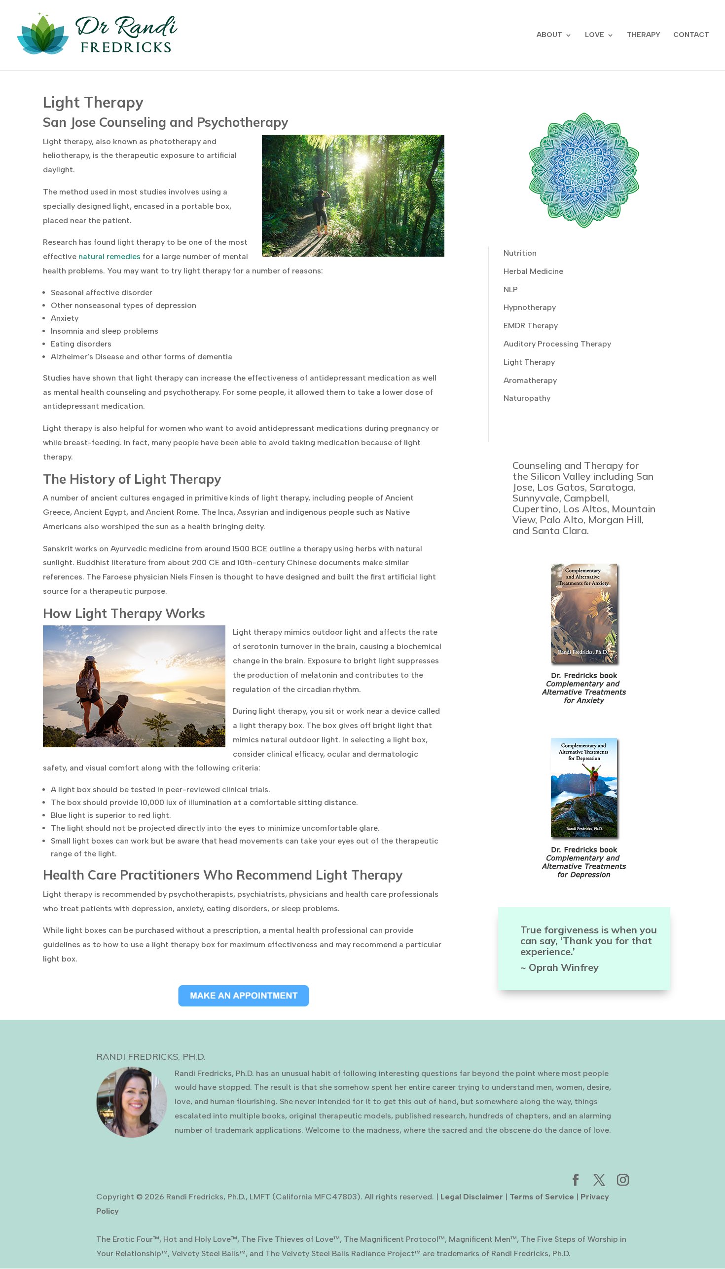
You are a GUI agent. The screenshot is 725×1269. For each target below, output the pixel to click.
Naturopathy (527, 398)
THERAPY (643, 35)
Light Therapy (529, 362)
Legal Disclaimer (471, 1196)
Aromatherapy (530, 380)
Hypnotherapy (530, 307)
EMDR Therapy (531, 325)
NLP (511, 289)
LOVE (594, 35)
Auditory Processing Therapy (557, 343)
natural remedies (109, 256)
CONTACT (691, 35)
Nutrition (520, 253)
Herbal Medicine (533, 271)
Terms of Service (541, 1196)
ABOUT (549, 35)
